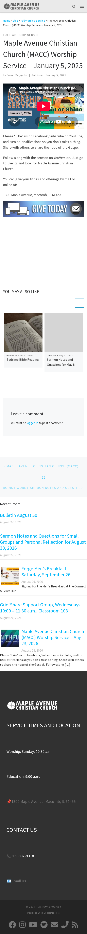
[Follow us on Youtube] (33, 924)
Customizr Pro (52, 912)
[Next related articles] (79, 303)
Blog (15, 20)
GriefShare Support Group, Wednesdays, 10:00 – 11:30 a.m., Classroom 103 (41, 608)
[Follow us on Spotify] (44, 924)
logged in (32, 423)
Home (6, 20)
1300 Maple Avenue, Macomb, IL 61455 (43, 801)
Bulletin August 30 (18, 515)
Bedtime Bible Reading (22, 359)
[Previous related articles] (69, 303)
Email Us (18, 881)
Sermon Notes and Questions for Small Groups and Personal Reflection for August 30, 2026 (43, 542)
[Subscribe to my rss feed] (75, 924)
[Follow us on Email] (54, 924)
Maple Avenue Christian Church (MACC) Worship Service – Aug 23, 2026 (52, 637)
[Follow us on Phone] (65, 924)
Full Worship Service (33, 20)
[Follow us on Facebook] (12, 924)
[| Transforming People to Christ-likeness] (21, 5)
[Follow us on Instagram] (22, 924)
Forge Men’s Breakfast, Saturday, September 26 (45, 571)
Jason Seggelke (17, 75)
